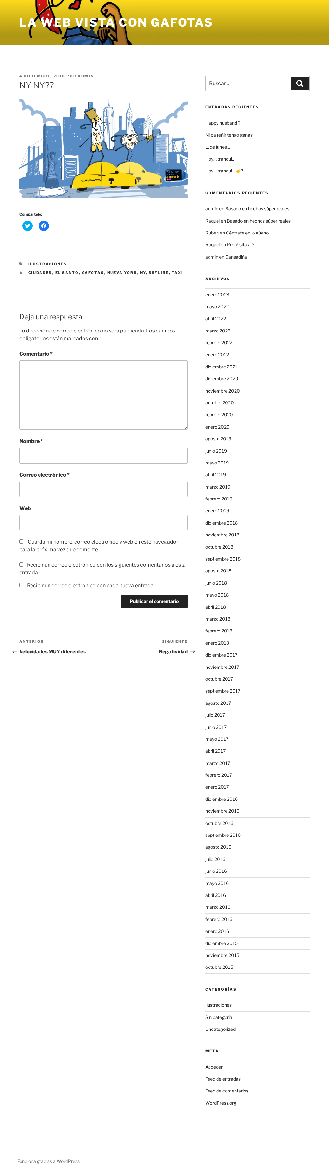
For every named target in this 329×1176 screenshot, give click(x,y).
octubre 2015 (219, 967)
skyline (159, 272)
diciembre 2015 (221, 943)
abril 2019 (215, 474)
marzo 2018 (217, 619)
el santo (67, 272)
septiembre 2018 (223, 558)
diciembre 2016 (221, 799)
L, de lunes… (217, 147)
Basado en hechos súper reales (257, 208)
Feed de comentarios (226, 1090)
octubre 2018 (219, 547)
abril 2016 (215, 895)
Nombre (31, 441)
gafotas (93, 272)
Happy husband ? (222, 123)
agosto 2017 (218, 703)
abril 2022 (215, 318)
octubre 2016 (219, 823)
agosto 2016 (218, 847)
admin (86, 76)
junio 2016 (216, 871)
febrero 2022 (218, 342)
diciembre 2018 (221, 523)
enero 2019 (217, 510)
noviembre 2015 (222, 955)
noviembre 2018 (222, 534)
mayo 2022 (217, 306)
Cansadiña (236, 257)
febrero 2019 (218, 498)
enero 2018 (217, 643)
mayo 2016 (217, 883)
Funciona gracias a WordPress (48, 1161)
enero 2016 (217, 931)
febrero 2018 (218, 630)
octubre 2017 (219, 679)
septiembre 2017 (222, 691)
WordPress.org (220, 1103)
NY (143, 272)
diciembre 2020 (221, 378)
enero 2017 (217, 787)
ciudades (40, 272)
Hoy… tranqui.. (219, 159)
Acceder (214, 1067)
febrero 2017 (218, 775)
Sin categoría (218, 1017)
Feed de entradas (223, 1079)
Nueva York (122, 272)
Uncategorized (220, 1029)
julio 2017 (215, 715)
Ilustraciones (47, 264)
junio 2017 (216, 727)
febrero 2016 (218, 919)
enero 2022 (217, 354)
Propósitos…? (240, 244)
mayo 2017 (216, 739)
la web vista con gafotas (116, 22)
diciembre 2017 (221, 655)
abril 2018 (215, 607)
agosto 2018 (218, 570)
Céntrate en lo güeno (247, 232)
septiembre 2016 (223, 835)
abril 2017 (215, 751)
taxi (177, 272)
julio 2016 (215, 859)
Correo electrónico (44, 475)
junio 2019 (216, 451)
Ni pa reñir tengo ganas (229, 134)
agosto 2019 (218, 438)
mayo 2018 (217, 594)
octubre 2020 (219, 402)
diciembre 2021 (221, 366)
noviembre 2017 (222, 667)
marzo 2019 (217, 487)
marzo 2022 (217, 330)
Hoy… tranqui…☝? (224, 170)
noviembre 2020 (222, 390)
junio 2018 (216, 583)
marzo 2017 (217, 763)
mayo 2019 (217, 462)
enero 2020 (217, 426)
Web (25, 508)
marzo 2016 (217, 907)
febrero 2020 (219, 414)
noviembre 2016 (222, 811)
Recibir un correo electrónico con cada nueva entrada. (91, 585)
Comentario (36, 354)
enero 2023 (217, 294)
